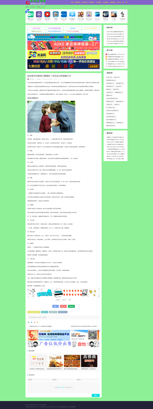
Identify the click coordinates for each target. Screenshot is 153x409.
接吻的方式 (44, 312)
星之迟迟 (119, 86)
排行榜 (119, 2)
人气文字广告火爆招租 (90, 28)
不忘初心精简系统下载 (112, 98)
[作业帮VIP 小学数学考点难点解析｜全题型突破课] (38, 361)
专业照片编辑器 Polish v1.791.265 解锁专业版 (118, 139)
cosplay (109, 77)
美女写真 (116, 89)
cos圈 (116, 104)
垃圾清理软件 (110, 86)
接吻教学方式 (53, 312)
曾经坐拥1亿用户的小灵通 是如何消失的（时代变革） (84, 326)
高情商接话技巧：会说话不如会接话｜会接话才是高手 (94, 369)
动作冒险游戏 (110, 113)
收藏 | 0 (58, 299)
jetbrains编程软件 (111, 119)
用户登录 (31, 404)
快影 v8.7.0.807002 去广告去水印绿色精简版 (118, 156)
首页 (72, 2)
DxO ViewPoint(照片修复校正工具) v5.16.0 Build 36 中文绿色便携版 (123, 36)
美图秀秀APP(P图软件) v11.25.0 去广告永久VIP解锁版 (121, 59)
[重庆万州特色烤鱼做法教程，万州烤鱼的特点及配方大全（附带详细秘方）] (72, 361)
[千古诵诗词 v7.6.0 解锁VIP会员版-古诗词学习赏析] (122, 14)
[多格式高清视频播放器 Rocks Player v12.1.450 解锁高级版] (47, 14)
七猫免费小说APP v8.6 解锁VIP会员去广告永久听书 (119, 144)
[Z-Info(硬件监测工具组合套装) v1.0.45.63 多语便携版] (39, 14)
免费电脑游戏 (110, 122)
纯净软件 (91, 2)
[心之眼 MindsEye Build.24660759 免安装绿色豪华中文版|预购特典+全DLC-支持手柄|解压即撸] (114, 14)
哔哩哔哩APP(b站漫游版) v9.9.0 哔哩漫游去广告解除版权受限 (123, 56)
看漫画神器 (120, 122)
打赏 (70, 299)
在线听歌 (44, 404)
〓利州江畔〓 (36, 28)
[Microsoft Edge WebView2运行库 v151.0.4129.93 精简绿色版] (97, 14)
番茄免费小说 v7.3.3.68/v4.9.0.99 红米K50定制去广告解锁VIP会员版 (125, 64)
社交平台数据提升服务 (54, 28)
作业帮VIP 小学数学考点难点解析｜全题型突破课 (42, 369)
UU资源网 (60, 406)
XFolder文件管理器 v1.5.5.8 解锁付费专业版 (118, 154)
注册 (59, 387)
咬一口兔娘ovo (110, 107)
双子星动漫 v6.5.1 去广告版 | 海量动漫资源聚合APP (120, 158)
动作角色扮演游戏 (111, 116)
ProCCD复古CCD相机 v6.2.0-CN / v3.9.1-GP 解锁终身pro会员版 (123, 43)
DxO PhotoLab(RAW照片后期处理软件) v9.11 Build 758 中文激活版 (123, 41)
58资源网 (72, 28)
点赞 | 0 (64, 299)
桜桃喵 (108, 89)
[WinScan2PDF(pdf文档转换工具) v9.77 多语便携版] (89, 14)
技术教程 (105, 2)
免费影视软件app (111, 80)
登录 (63, 387)
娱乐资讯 (84, 2)
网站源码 (112, 2)
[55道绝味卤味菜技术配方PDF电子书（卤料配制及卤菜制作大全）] (55, 361)
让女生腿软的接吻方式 (33, 312)
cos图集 (109, 104)
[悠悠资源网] (36, 2)
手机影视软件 (110, 83)
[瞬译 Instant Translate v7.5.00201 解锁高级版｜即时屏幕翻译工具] (31, 14)
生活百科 (98, 2)
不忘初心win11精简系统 (112, 110)
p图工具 (117, 77)
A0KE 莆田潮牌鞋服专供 (54, 31)
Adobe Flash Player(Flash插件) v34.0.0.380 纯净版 (119, 34)
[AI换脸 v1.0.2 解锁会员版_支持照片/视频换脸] (56, 14)
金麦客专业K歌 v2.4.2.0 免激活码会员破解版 (40, 326)
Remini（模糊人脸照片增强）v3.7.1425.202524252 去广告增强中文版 (124, 151)
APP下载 (39, 404)
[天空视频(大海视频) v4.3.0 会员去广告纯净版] (72, 14)
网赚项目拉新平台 (36, 31)
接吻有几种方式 (63, 312)
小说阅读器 (109, 92)
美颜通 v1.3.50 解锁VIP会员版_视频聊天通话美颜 (119, 137)
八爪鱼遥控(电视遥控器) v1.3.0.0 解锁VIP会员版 (119, 149)
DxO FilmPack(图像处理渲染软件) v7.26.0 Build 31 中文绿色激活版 (123, 31)
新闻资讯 (77, 2)
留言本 (35, 404)
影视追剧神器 (120, 101)
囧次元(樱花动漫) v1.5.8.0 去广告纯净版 (118, 54)
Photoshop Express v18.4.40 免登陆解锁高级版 (118, 146)
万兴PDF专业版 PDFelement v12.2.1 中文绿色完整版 (121, 66)
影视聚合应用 (110, 101)
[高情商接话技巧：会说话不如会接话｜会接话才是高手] (89, 361)
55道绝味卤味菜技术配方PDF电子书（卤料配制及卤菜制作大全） (63, 369)
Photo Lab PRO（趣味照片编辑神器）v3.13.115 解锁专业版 (122, 142)
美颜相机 (109, 95)
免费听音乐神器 (110, 125)
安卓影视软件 (120, 83)
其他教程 (39, 7)
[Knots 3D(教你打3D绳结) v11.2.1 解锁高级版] (81, 14)
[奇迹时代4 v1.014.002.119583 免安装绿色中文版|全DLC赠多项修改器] (106, 14)
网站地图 (71, 406)
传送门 (27, 404)
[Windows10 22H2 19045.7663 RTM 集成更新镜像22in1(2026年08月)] (64, 14)
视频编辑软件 (119, 92)
